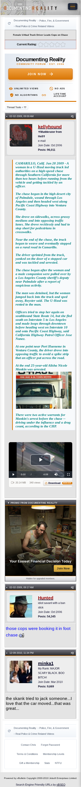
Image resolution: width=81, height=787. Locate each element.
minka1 (46, 663)
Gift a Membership (29, 763)
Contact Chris (28, 744)
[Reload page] (9, 23)
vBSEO (60, 784)
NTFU (58, 763)
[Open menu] (72, 6)
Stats (47, 763)
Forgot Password (50, 744)
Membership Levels (53, 754)
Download (60, 483)
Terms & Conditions (27, 754)
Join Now (37, 74)
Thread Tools (15, 107)
